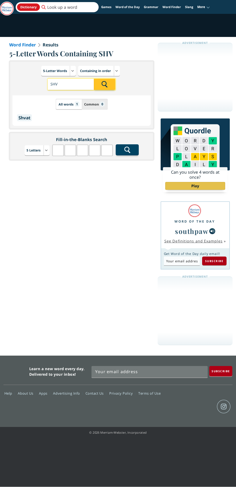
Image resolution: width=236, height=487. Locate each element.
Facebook (174, 407)
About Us (26, 393)
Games (106, 7)
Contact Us (95, 393)
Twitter (190, 407)
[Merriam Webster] (194, 210)
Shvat (24, 118)
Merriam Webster (16, 370)
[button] (204, 7)
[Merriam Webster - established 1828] (7, 6)
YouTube (207, 407)
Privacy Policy (121, 393)
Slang (189, 7)
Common (93, 104)
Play (195, 185)
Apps (44, 393)
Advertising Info (67, 393)
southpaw (191, 231)
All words (68, 104)
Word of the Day (127, 7)
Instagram (223, 407)
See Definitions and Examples (193, 241)
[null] (212, 231)
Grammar (151, 7)
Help (8, 393)
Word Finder (171, 7)
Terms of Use (149, 393)
